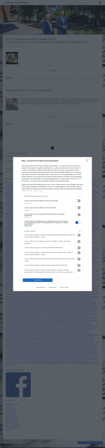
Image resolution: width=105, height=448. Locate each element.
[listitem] (52, 196)
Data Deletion (41, 287)
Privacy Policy (64, 287)
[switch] (78, 200)
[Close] (88, 161)
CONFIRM (38, 280)
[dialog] (52, 224)
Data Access (52, 287)
